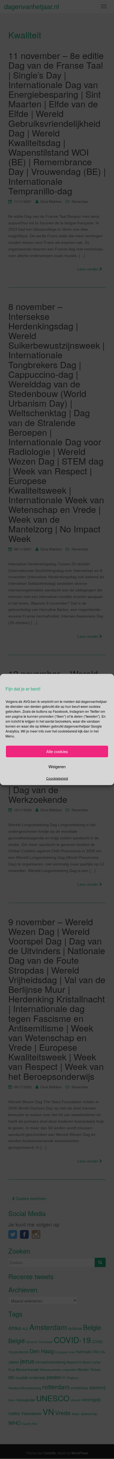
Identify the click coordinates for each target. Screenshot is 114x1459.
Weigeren (57, 766)
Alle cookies (57, 751)
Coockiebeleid (57, 778)
